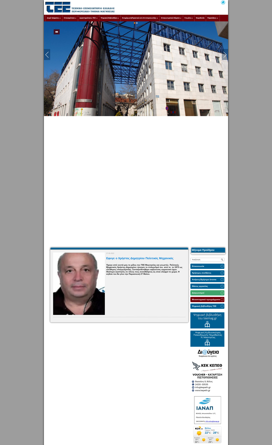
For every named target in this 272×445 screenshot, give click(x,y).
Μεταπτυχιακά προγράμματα (206, 299)
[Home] (223, 2)
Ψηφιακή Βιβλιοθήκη (109, 18)
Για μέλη (187, 18)
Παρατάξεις (211, 18)
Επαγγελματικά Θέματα (170, 18)
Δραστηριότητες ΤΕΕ (87, 18)
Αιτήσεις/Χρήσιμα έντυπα (204, 279)
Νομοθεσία (200, 18)
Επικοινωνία (198, 266)
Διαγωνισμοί (198, 293)
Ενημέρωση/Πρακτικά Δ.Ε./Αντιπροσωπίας (139, 18)
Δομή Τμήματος (53, 18)
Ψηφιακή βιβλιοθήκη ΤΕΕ (204, 306)
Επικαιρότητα (69, 18)
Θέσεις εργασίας (200, 286)
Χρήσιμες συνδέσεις (201, 273)
